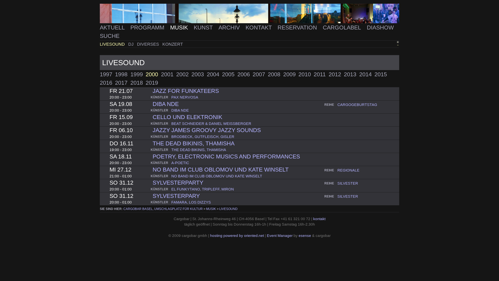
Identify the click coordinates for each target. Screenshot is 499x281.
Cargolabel (342, 27)
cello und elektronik (187, 117)
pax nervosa (184, 97)
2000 (152, 74)
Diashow (380, 27)
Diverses (148, 44)
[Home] (249, 13)
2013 (350, 74)
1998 (121, 74)
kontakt (319, 219)
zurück (389, 43)
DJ (131, 44)
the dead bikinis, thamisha (193, 143)
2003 (197, 74)
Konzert (172, 44)
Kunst (204, 27)
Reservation (298, 27)
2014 (365, 74)
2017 (121, 83)
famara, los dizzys (191, 202)
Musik (179, 27)
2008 (274, 74)
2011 (320, 74)
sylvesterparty (178, 183)
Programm (148, 27)
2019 (152, 83)
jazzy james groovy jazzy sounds (207, 130)
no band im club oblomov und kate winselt (221, 169)
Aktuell (113, 27)
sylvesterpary (176, 196)
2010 (304, 74)
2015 (380, 74)
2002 (182, 74)
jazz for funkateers (186, 91)
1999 (136, 74)
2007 (259, 74)
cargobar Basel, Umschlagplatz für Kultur (163, 209)
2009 (289, 74)
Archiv (230, 27)
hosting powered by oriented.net (237, 236)
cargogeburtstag (357, 105)
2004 (213, 74)
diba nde (166, 104)
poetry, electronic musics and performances (226, 156)
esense (305, 236)
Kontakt (259, 27)
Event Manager (280, 236)
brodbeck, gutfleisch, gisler (202, 137)
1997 (106, 74)
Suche (109, 36)
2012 (335, 74)
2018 (136, 83)
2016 (106, 83)
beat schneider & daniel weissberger (211, 124)
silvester (347, 183)
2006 (243, 74)
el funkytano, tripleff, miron (202, 189)
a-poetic (180, 163)
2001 (167, 74)
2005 (228, 74)
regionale (348, 170)
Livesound (113, 44)
